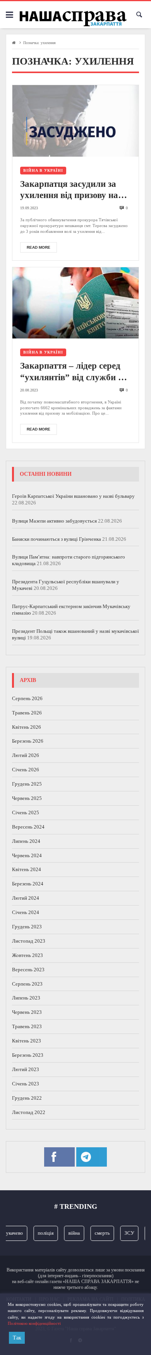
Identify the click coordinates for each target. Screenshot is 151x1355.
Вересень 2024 (28, 827)
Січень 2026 (25, 769)
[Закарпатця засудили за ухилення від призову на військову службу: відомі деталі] (75, 120)
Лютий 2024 (25, 898)
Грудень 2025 (27, 784)
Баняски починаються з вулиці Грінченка (56, 539)
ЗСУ (125, 1233)
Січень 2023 (25, 1084)
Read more (38, 247)
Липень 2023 (26, 998)
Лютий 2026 (25, 755)
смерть (98, 1233)
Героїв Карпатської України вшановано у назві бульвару (73, 496)
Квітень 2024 (26, 869)
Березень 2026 (27, 741)
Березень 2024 (27, 884)
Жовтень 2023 (27, 955)
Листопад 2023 (28, 941)
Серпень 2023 (27, 984)
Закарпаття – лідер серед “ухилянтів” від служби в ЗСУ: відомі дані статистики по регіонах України (71, 372)
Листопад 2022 (28, 1112)
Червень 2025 (27, 798)
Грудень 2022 (27, 1098)
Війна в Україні (43, 170)
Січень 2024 (25, 912)
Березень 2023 (27, 1055)
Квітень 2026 (26, 727)
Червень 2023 (27, 1012)
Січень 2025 (25, 812)
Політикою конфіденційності (34, 1323)
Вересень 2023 (28, 969)
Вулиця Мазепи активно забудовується (54, 521)
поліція (42, 1233)
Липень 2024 (26, 841)
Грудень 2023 (27, 927)
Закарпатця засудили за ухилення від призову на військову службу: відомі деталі (70, 190)
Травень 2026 (27, 713)
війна (70, 1233)
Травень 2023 (27, 1026)
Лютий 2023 (25, 1069)
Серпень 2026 (27, 698)
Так (17, 1338)
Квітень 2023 (26, 1041)
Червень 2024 (27, 855)
